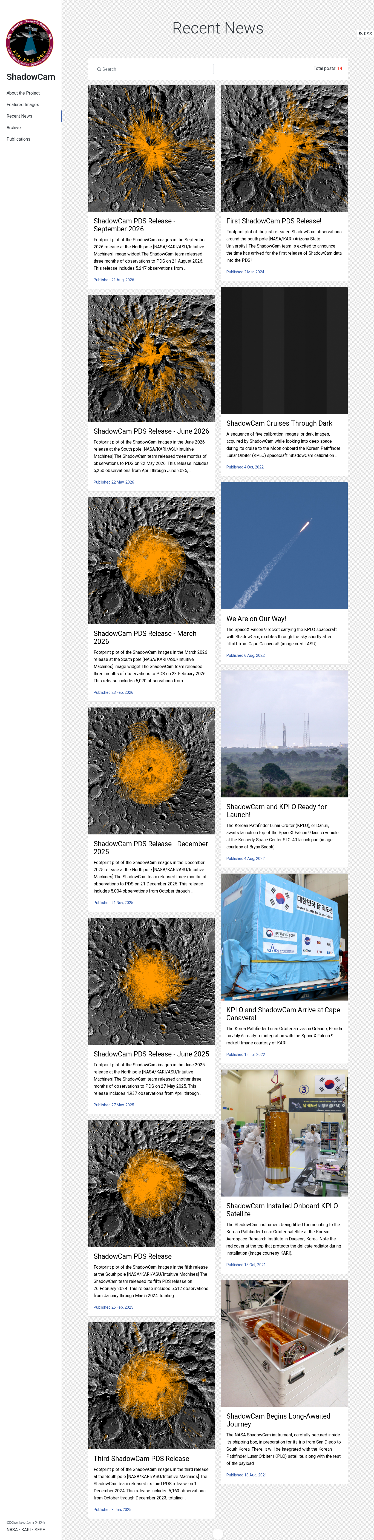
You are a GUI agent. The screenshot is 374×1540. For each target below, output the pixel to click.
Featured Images (23, 104)
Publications (18, 139)
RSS (367, 33)
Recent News (19, 116)
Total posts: (328, 68)
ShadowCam (31, 77)
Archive (14, 127)
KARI (26, 1529)
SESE (39, 1529)
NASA (12, 1529)
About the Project (23, 93)
